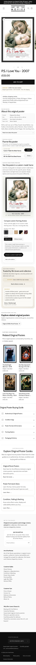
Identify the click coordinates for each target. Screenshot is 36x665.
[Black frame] (6, 232)
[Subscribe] (29, 543)
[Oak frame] (16, 232)
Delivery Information (10, 595)
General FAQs (8, 581)
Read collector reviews (17, 284)
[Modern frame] (21, 232)
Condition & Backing (9, 573)
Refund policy (6, 655)
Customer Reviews (9, 611)
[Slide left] (14, 67)
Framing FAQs (8, 577)
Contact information (8, 659)
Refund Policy (8, 597)
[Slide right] (22, 67)
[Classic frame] (26, 232)
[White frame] (11, 232)
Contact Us (7, 593)
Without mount (18, 239)
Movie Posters (8, 569)
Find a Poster (7, 591)
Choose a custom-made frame (13, 254)
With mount (8, 239)
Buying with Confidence (11, 609)
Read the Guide (7, 477)
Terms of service (27, 655)
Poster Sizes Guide (9, 575)
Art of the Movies (10, 652)
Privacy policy (16, 655)
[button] (4, 8)
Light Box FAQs (8, 579)
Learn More (6, 492)
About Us (6, 599)
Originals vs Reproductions (11, 571)
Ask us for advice (10, 259)
